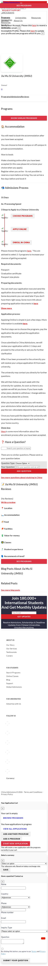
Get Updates (23, 616)
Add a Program (11, 839)
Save (5, 870)
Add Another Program (16, 834)
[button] (43, 938)
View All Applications (15, 829)
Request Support (11, 10)
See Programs (24, 5)
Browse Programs (13, 818)
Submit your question (15, 960)
